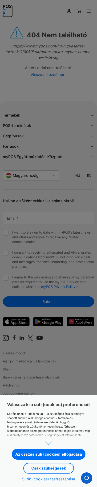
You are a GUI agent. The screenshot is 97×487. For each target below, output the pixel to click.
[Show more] (48, 442)
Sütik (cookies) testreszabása (48, 479)
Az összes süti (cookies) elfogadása (48, 454)
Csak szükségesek (48, 468)
